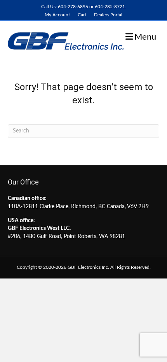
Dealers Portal (108, 14)
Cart (82, 14)
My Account (57, 14)
